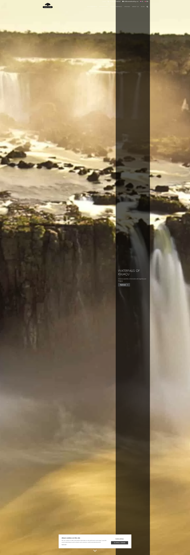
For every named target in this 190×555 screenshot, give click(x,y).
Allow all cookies (119, 542)
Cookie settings (119, 538)
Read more (123, 285)
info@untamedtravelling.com (131, 1)
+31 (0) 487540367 (115, 1)
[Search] (147, 6)
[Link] (47, 5)
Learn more (64, 544)
